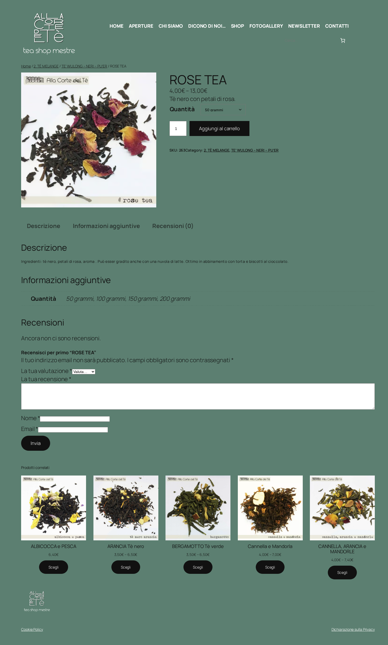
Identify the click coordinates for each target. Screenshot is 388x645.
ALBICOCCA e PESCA (53, 546)
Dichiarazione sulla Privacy (353, 629)
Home (26, 66)
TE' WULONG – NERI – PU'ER (84, 66)
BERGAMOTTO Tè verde (198, 546)
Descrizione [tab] (43, 226)
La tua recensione (46, 379)
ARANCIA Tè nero (125, 546)
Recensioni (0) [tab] (173, 226)
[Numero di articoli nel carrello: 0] (343, 40)
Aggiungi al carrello (219, 128)
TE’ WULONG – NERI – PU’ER (255, 150)
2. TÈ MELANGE (46, 66)
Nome (30, 418)
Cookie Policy (32, 629)
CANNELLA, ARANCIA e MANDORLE (342, 549)
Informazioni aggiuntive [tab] (106, 226)
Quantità (182, 109)
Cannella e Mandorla (270, 546)
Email (29, 429)
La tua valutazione (46, 371)
